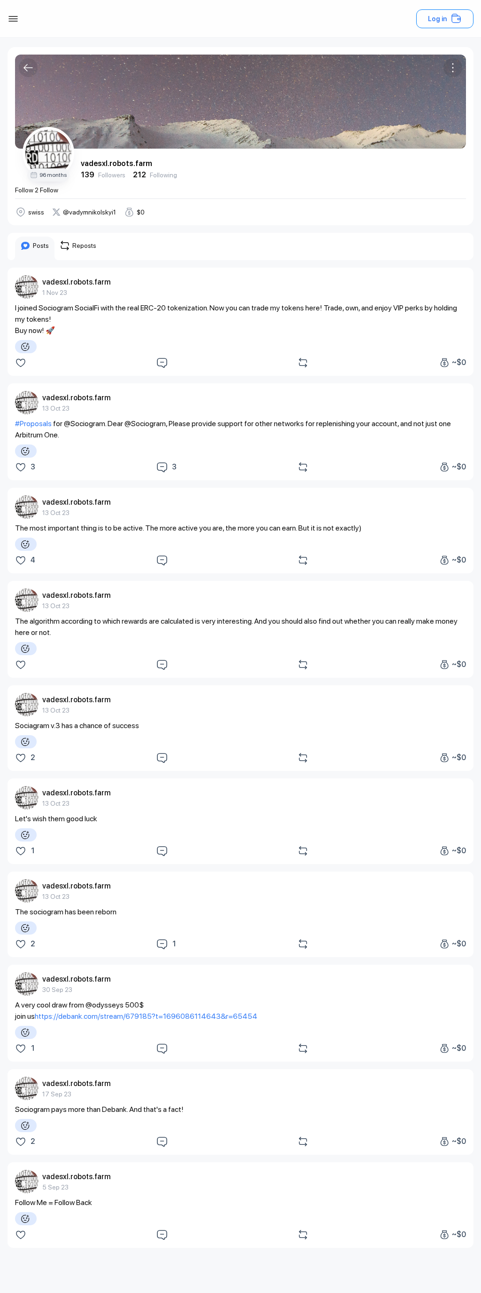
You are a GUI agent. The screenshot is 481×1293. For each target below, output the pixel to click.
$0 (141, 212)
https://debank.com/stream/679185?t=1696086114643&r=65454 (146, 1016)
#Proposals (33, 423)
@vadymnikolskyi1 (89, 212)
